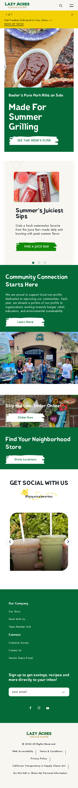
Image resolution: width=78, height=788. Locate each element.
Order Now (25, 417)
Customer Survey (19, 643)
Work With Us (17, 619)
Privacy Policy (39, 758)
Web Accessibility (22, 751)
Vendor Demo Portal (21, 658)
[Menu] (71, 5)
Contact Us (15, 650)
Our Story (14, 611)
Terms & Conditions (51, 751)
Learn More (25, 322)
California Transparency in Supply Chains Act (38, 766)
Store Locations (25, 459)
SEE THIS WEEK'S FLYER (34, 140)
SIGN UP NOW (14, 24)
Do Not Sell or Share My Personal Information (40, 773)
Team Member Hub (20, 627)
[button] (33, 263)
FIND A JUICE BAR (36, 246)
